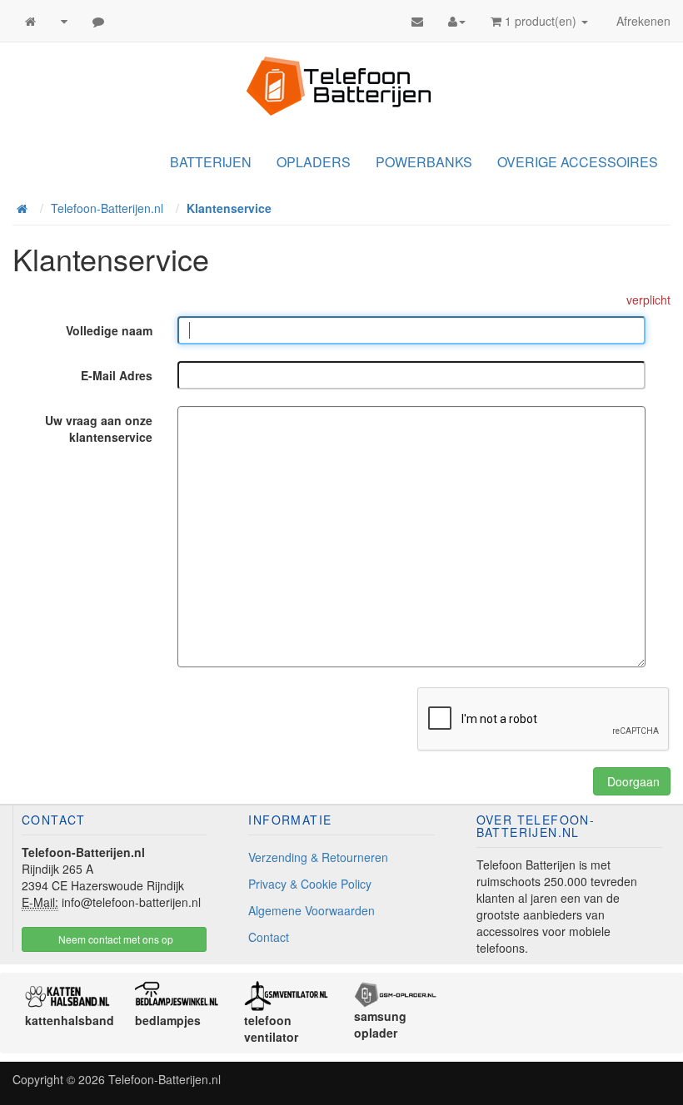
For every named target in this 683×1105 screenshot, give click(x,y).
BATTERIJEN (211, 161)
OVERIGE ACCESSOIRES (577, 161)
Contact (268, 937)
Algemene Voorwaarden (311, 910)
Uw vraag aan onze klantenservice (98, 428)
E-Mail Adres (116, 375)
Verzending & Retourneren (318, 857)
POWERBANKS (424, 161)
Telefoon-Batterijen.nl (164, 1079)
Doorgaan (632, 781)
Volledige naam (109, 330)
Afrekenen (642, 20)
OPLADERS (314, 161)
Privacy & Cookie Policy (309, 883)
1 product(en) (540, 20)
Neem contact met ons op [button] (114, 939)
